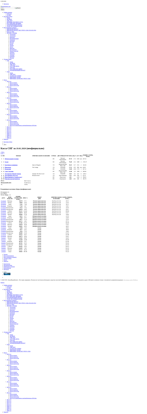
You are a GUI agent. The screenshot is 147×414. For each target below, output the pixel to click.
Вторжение (8, 169)
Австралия (12, 34)
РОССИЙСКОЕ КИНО (16, 69)
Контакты (6, 4)
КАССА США (10, 31)
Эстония (12, 55)
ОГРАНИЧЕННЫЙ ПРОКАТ (14, 24)
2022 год (9, 81)
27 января (3, 207)
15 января (3, 228)
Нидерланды (13, 49)
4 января (3, 246)
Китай (11, 44)
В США (9, 15)
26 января (3, 209)
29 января (3, 204)
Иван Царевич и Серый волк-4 (13, 177)
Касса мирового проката (10, 27)
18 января (3, 223)
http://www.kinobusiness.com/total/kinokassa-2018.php (23, 125)
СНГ (8, 60)
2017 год (9, 109)
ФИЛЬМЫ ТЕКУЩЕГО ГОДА (15, 22)
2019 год (9, 98)
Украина (12, 52)
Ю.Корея (12, 56)
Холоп (6, 162)
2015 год (9, 120)
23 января (3, 214)
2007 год (9, 136)
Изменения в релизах (9, 266)
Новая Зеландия (14, 51)
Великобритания (14, 38)
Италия (12, 42)
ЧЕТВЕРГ (9, 19)
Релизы (6, 254)
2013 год (9, 128)
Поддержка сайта (128, 280)
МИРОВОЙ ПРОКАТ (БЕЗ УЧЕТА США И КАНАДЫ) (21, 30)
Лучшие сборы (7, 59)
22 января (3, 216)
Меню (2, 9)
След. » (2, 153)
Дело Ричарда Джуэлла (11, 175)
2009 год (9, 133)
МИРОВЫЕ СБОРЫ (15, 77)
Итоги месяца (13, 82)
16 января (3, 226)
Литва (11, 46)
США (8, 71)
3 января (3, 248)
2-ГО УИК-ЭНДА (14, 66)
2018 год (9, 103)
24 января (3, 212)
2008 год (9, 135)
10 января (3, 236)
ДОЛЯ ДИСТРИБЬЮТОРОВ (14, 26)
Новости (6, 139)
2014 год (9, 126)
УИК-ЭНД (9, 20)
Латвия (12, 45)
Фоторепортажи (8, 265)
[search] (18, 8)
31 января (3, 201)
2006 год (9, 138)
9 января (3, 238)
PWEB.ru (135, 280)
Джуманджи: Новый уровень (13, 173)
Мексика (12, 48)
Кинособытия (7, 268)
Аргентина (13, 35)
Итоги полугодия (14, 85)
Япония (12, 58)
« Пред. (3, 152)
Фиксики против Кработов (12, 178)
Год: (2, 193)
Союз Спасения (9, 171)
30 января (3, 202)
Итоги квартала (14, 84)
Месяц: (2, 195)
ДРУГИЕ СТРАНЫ (12, 33)
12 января (3, 233)
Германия (12, 40)
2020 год (9, 92)
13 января (3, 231)
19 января (3, 221)
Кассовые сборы (8, 16)
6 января (3, 243)
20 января (3, 219)
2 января (3, 250)
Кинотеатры (7, 264)
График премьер (8, 12)
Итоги (5, 80)
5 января (3, 244)
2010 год (9, 132)
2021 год (9, 86)
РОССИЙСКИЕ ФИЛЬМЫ (14, 23)
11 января (3, 234)
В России (9, 13)
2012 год (9, 129)
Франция (12, 53)
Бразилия (12, 37)
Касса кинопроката (9, 255)
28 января (3, 206)
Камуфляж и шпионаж (11, 165)
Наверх (2, 282)
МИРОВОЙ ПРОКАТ (12, 29)
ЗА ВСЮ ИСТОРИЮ (15, 75)
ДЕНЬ (8, 18)
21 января (3, 217)
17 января (3, 224)
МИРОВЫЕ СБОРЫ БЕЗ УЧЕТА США (20, 78)
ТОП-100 (12, 67)
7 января (3, 241)
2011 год (9, 131)
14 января (3, 229)
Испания (12, 41)
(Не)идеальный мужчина (12, 159)
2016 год (9, 114)
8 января (3, 239)
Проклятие (8, 167)
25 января (3, 211)
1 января (3, 251)
